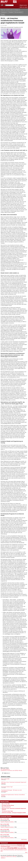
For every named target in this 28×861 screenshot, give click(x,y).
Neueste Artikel (4, 801)
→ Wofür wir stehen (23, 7)
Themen (16, 9)
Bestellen (11, 12)
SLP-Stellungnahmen (5, 769)
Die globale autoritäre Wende (8, 805)
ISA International (18, 12)
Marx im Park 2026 (5, 778)
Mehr (26, 852)
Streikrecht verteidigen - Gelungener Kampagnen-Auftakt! (14, 812)
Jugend (2, 849)
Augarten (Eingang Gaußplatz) (7, 821)
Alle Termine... (24, 839)
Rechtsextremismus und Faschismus (13, 849)
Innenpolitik (12, 848)
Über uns (3, 9)
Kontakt (2, 14)
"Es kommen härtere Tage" (7, 786)
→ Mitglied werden (22, 5)
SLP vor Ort (9, 9)
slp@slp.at (3, 857)
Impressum (3, 856)
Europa (11, 846)
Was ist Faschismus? (6, 806)
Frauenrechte (16, 846)
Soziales (25, 849)
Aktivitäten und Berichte (6, 845)
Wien (2, 851)
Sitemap (14, 856)
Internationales (21, 848)
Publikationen (4, 12)
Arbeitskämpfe (14, 845)
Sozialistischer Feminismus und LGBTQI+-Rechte (11, 770)
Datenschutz (9, 856)
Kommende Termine (5, 816)
